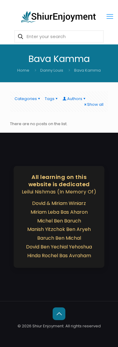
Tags (49, 99)
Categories (26, 99)
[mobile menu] (110, 16)
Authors (74, 99)
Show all (95, 104)
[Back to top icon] (59, 313)
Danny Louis (51, 70)
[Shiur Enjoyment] (59, 17)
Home (23, 70)
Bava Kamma (87, 70)
